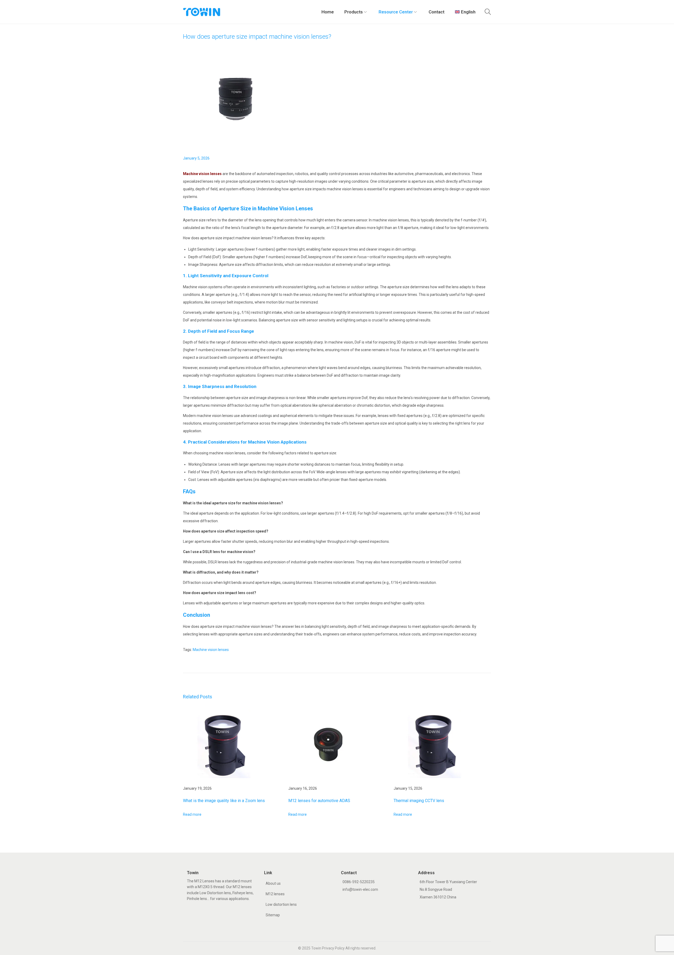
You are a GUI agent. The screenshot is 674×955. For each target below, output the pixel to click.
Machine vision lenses (202, 174)
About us (273, 883)
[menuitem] (465, 12)
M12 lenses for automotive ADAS (319, 800)
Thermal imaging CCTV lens (419, 800)
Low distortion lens (281, 904)
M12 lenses (275, 894)
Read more (192, 814)
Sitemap (273, 915)
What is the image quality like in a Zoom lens (224, 800)
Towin (316, 948)
